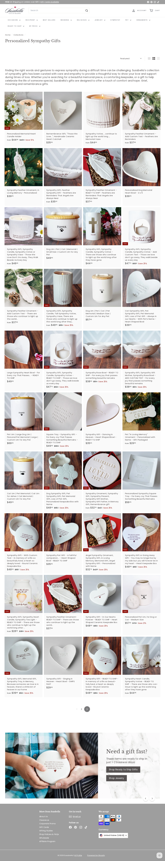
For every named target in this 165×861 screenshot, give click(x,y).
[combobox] (59, 10)
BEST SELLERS (49, 20)
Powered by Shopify (96, 855)
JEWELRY (99, 20)
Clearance (44, 820)
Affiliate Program (47, 841)
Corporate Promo (47, 823)
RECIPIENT (31, 20)
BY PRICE (33, 26)
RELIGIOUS (82, 20)
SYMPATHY (115, 20)
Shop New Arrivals (26, 771)
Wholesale (44, 838)
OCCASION (13, 20)
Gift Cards (44, 827)
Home (8, 35)
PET (127, 20)
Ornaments (142, 20)
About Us (43, 816)
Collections (19, 35)
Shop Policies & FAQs (49, 834)
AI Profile (78, 855)
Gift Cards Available (49, 2)
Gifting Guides (46, 830)
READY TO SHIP (15, 26)
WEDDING (65, 20)
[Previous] (145, 798)
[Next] (152, 798)
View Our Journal (26, 780)
